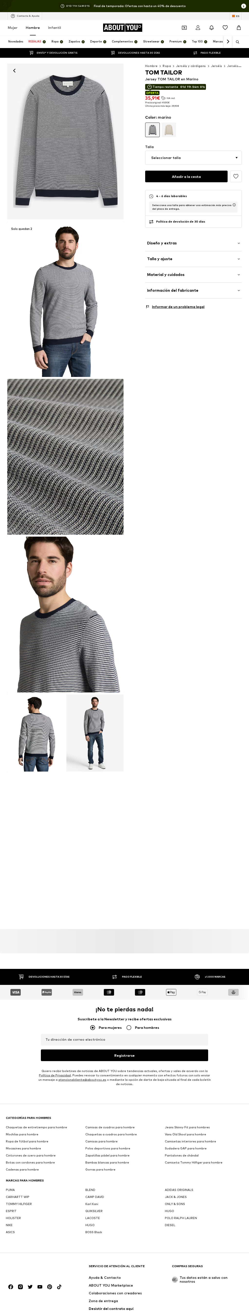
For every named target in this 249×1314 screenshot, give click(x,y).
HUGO (169, 1211)
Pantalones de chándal (182, 1155)
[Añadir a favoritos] (236, 176)
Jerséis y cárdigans (191, 66)
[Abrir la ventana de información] (243, 6)
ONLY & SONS (175, 1204)
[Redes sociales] (11, 1287)
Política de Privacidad (55, 1075)
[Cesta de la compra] (239, 28)
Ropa (167, 66)
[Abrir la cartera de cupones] (184, 28)
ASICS (10, 1232)
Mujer (13, 27)
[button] (193, 158)
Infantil (54, 27)
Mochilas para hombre (22, 1134)
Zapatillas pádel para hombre (107, 1155)
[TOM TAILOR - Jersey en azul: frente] (65, 141)
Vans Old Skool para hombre (185, 1134)
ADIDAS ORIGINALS (179, 1190)
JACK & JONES (176, 1197)
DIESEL (170, 1225)
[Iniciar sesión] (198, 28)
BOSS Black (93, 1232)
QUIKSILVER (94, 1211)
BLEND (90, 1190)
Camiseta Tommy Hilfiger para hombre (193, 1162)
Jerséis (216, 66)
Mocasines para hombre (23, 1148)
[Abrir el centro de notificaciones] (211, 28)
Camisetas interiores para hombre (190, 1141)
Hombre (33, 27)
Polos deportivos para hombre (107, 1148)
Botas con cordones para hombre (30, 1162)
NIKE (9, 1225)
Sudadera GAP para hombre (186, 1148)
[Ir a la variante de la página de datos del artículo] (152, 130)
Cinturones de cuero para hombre (31, 1155)
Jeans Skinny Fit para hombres (187, 1127)
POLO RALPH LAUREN (181, 1218)
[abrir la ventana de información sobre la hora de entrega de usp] (234, 204)
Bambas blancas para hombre (107, 1162)
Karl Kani (91, 1204)
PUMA (10, 1190)
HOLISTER (13, 1218)
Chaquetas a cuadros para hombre (111, 1134)
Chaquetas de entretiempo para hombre (36, 1127)
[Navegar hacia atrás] (14, 71)
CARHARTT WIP (17, 1197)
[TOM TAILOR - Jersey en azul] (65, 457)
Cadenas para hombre (22, 1170)
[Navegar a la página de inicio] (32, 1268)
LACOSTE (92, 1218)
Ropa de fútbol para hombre (27, 1141)
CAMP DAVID (94, 1197)
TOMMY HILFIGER (19, 1204)
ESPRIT (11, 1211)
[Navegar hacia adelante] (228, 41)
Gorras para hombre (100, 1170)
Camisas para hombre (101, 1141)
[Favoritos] (225, 28)
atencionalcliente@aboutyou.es (82, 1080)
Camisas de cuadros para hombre (110, 1127)
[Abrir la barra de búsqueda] (236, 42)
